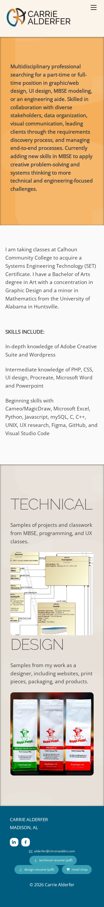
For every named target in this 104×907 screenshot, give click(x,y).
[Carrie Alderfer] (38, 27)
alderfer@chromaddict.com (54, 851)
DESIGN (37, 644)
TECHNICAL (51, 504)
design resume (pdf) (39, 869)
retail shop (79, 869)
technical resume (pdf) (56, 860)
